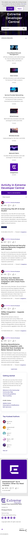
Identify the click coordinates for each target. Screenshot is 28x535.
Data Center (14, 75)
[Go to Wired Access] (14, 111)
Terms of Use (5, 513)
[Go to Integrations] (14, 167)
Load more (14, 369)
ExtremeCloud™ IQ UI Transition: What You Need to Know (13, 483)
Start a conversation (14, 193)
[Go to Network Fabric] (14, 148)
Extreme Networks (7, 38)
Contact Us (5, 507)
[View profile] (2, 202)
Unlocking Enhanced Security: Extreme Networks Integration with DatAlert (13, 247)
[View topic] (14, 469)
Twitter (5, 518)
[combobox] (14, 28)
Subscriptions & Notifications (11, 405)
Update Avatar (7, 403)
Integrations (14, 172)
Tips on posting (7, 395)
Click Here (23, 4)
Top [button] (2, 529)
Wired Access (14, 116)
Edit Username (7, 407)
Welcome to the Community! (11, 390)
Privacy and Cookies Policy (9, 515)
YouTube (11, 518)
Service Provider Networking (14, 95)
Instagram (14, 518)
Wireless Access (14, 135)
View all (5, 450)
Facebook (2, 518)
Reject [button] (20, 8)
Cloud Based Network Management (14, 53)
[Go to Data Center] (14, 70)
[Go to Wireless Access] (14, 130)
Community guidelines (9, 394)
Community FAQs (8, 392)
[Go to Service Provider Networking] (14, 90)
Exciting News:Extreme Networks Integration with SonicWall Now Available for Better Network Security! (12, 347)
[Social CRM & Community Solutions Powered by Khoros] (22, 530)
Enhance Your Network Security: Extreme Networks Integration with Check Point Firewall (12, 280)
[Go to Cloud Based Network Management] (14, 47)
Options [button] (26, 38)
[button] (10, 9)
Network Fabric (14, 153)
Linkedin (8, 518)
